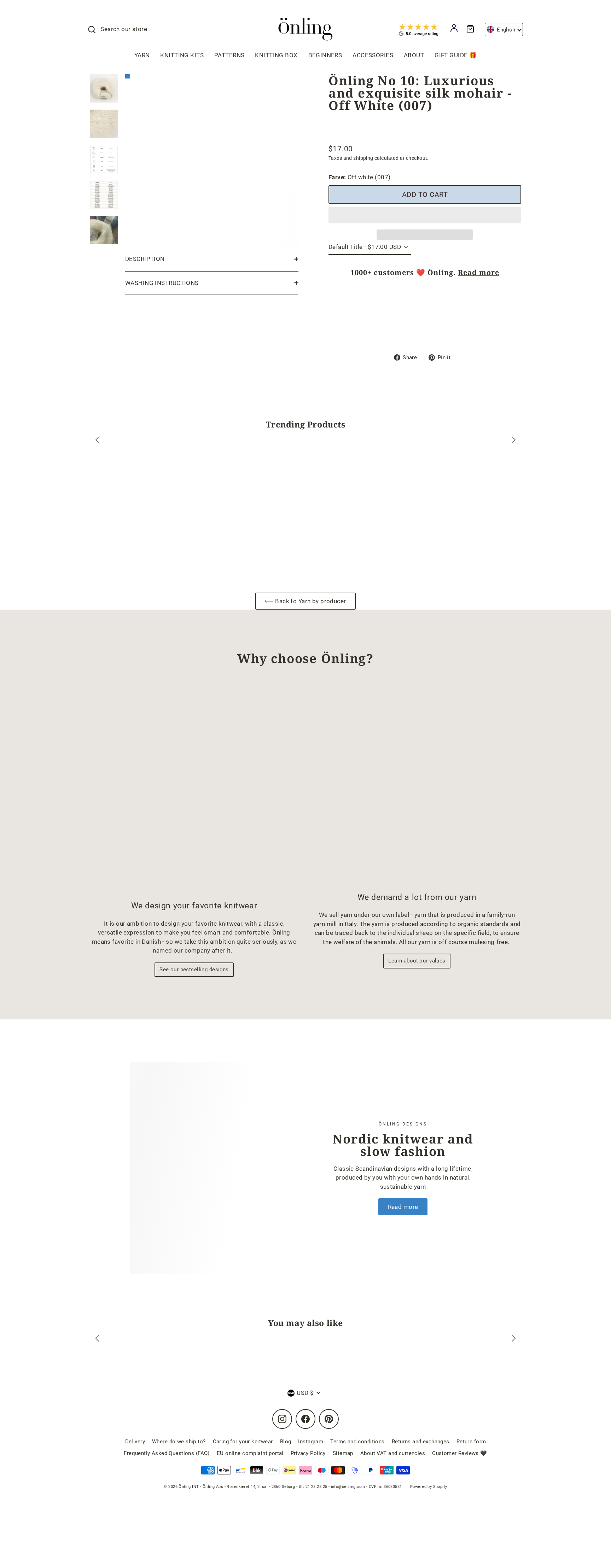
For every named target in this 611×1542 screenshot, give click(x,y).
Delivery (135, 1441)
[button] (424, 215)
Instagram (310, 1441)
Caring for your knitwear (243, 1441)
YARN (142, 55)
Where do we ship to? (179, 1441)
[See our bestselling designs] (194, 789)
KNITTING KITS (182, 55)
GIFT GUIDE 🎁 (456, 55)
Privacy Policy (308, 1453)
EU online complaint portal (250, 1453)
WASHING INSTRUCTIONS (162, 282)
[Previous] (97, 441)
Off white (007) (359, 177)
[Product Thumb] (104, 88)
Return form (471, 1441)
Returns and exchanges (420, 1441)
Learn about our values (416, 961)
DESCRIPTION (145, 258)
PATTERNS (229, 55)
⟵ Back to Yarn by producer (305, 601)
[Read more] (209, 1168)
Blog (285, 1441)
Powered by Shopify (428, 1486)
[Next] (513, 441)
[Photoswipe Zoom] (211, 159)
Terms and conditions (357, 1441)
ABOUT (414, 55)
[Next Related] (513, 1339)
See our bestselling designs (193, 969)
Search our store (123, 29)
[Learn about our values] (417, 785)
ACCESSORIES (373, 55)
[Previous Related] (97, 1339)
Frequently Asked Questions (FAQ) (167, 1453)
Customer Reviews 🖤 (459, 1453)
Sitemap (343, 1453)
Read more (478, 272)
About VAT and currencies (392, 1453)
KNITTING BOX (276, 55)
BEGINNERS (325, 55)
